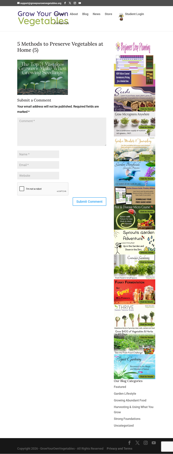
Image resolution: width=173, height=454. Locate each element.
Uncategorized (124, 425)
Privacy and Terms (119, 448)
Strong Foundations (127, 419)
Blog (85, 14)
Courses (59, 14)
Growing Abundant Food (130, 400)
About (74, 14)
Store (108, 14)
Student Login (134, 14)
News (96, 14)
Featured (120, 387)
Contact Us (61, 23)
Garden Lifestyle (125, 393)
